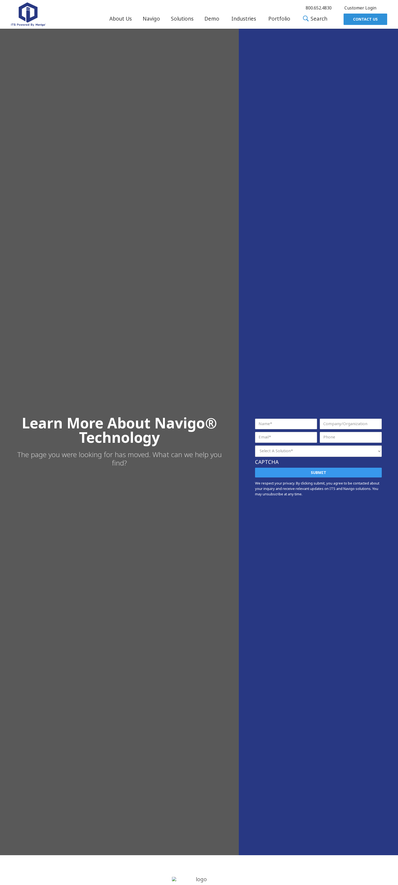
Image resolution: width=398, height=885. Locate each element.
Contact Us (365, 19)
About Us (120, 19)
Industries (243, 19)
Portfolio (279, 19)
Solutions (182, 19)
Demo (211, 19)
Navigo (151, 19)
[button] (120, 19)
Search (318, 19)
